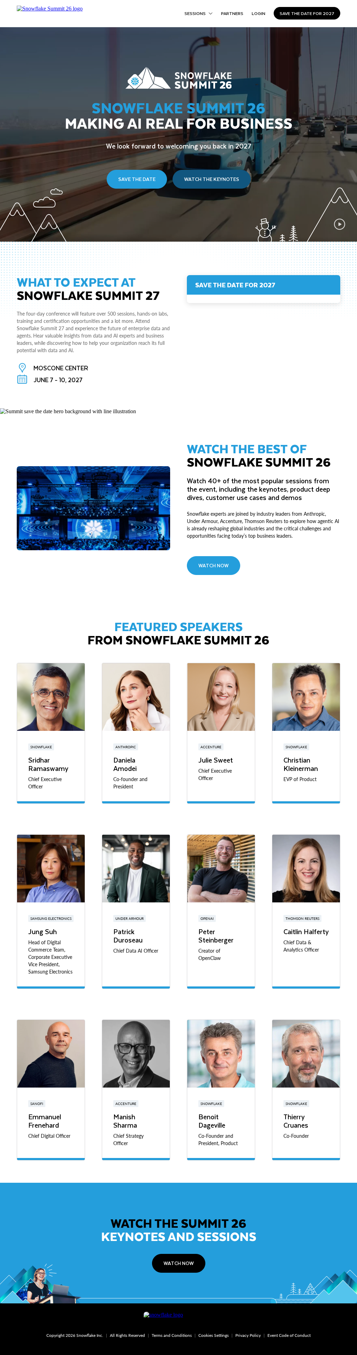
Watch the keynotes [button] (211, 179)
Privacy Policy (248, 1335)
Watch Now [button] (213, 565)
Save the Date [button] (136, 179)
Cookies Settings (213, 1335)
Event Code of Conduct (289, 1335)
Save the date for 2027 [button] (307, 13)
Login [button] (258, 13)
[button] (339, 224)
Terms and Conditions (172, 1335)
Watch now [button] (179, 1263)
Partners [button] (232, 13)
